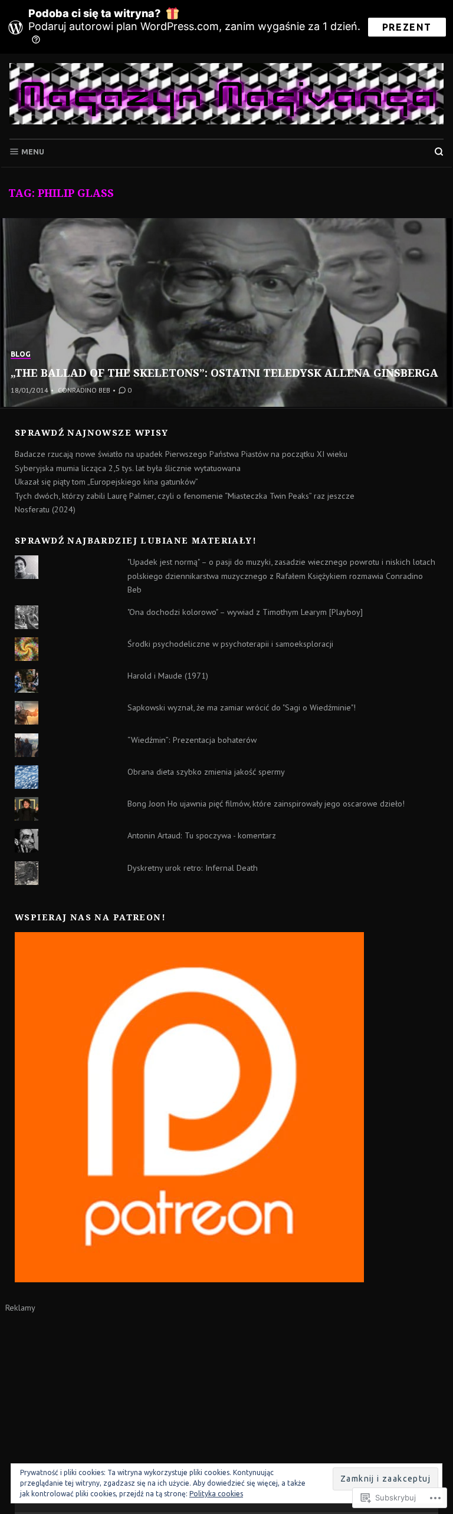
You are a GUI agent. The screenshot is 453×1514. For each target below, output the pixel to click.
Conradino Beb (84, 390)
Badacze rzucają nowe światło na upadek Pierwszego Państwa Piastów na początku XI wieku (181, 454)
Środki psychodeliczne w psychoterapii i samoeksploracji (230, 643)
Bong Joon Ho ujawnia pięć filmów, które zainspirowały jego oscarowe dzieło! (266, 803)
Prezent (407, 27)
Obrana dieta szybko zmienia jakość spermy (206, 771)
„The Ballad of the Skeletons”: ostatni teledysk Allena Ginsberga (224, 373)
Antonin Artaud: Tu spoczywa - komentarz (201, 835)
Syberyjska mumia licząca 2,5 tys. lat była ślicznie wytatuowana (128, 468)
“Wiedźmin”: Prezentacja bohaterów (192, 740)
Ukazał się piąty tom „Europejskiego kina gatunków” (106, 481)
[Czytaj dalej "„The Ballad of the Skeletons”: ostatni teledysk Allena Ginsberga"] (226, 312)
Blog (21, 354)
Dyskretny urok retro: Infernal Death (192, 868)
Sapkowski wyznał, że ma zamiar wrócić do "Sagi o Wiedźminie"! (241, 707)
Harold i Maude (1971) (167, 675)
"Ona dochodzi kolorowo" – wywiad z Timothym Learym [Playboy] (245, 612)
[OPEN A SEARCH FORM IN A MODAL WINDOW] (439, 151)
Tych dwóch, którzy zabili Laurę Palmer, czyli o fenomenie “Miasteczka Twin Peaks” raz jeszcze (184, 496)
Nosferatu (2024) (45, 509)
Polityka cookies (216, 1493)
